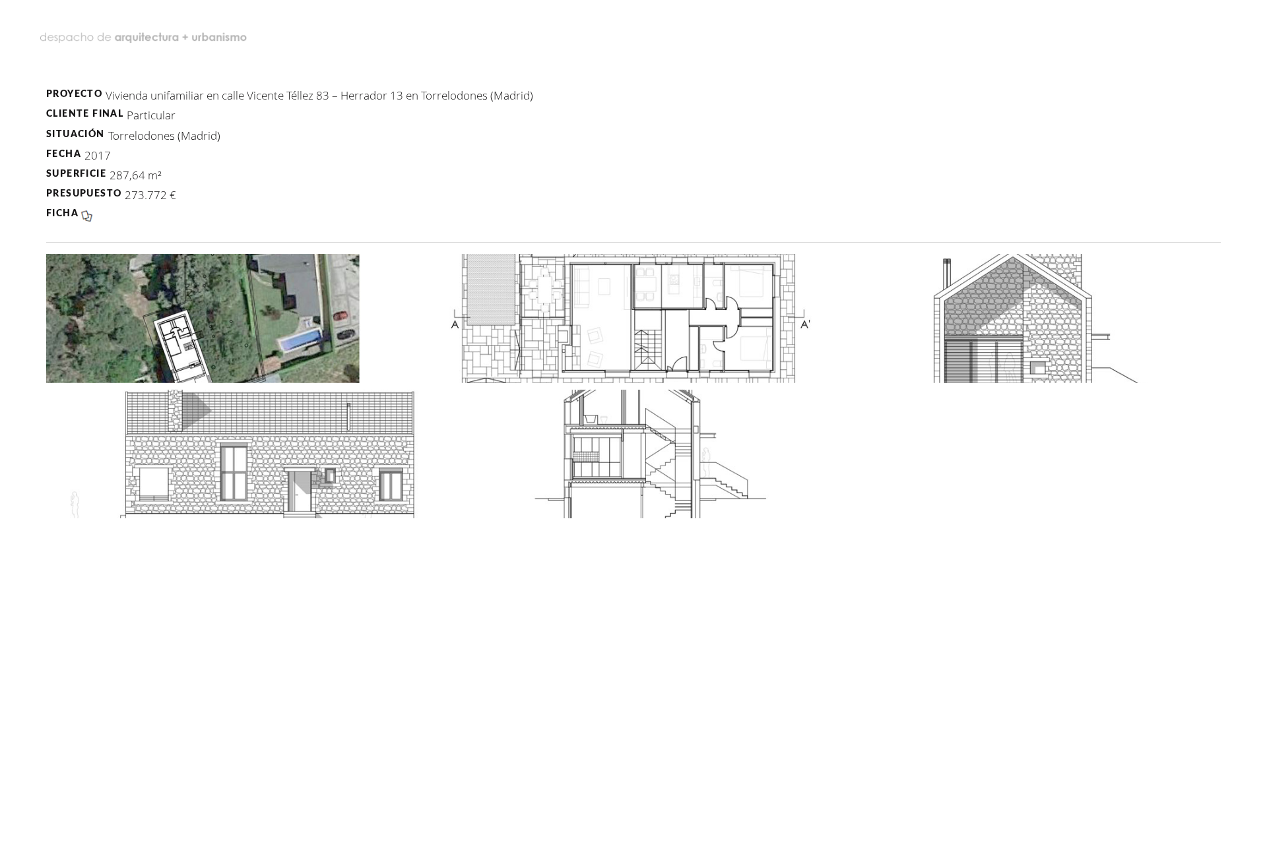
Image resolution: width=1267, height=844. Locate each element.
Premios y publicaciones (954, 32)
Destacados (533, 32)
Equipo (774, 32)
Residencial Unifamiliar (633, 76)
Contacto (1150, 32)
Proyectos (667, 32)
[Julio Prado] (145, 33)
